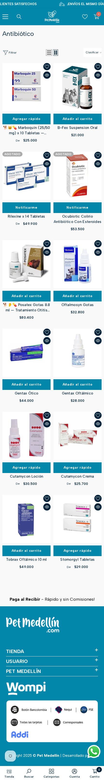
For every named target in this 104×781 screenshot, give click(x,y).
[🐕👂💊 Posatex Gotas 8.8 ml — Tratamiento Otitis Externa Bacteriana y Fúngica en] (26, 264)
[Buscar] (19, 17)
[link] (29, 773)
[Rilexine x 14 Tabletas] (26, 176)
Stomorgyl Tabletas (77, 559)
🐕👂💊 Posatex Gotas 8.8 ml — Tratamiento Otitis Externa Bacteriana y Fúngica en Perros (26, 308)
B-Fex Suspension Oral (77, 128)
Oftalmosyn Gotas (77, 305)
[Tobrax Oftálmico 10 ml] (26, 519)
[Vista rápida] (47, 75)
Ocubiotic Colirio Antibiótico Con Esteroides (78, 219)
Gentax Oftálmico (77, 393)
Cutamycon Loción (26, 476)
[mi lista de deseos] (85, 16)
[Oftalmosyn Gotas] (77, 264)
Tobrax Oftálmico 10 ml (26, 559)
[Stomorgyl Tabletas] (77, 519)
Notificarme (26, 207)
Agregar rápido (27, 119)
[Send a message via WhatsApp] (94, 751)
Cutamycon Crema (77, 476)
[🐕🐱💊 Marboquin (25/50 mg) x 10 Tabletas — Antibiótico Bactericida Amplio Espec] (26, 87)
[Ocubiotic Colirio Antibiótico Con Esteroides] (77, 176)
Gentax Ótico (26, 393)
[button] (49, 52)
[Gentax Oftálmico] (77, 353)
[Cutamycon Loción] (26, 436)
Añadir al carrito (78, 119)
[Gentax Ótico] (26, 353)
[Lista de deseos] (47, 66)
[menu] (5, 17)
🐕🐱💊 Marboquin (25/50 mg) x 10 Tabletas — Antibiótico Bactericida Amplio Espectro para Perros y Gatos (26, 131)
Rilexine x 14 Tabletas (26, 216)
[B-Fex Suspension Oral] (77, 87)
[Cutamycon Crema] (77, 436)
